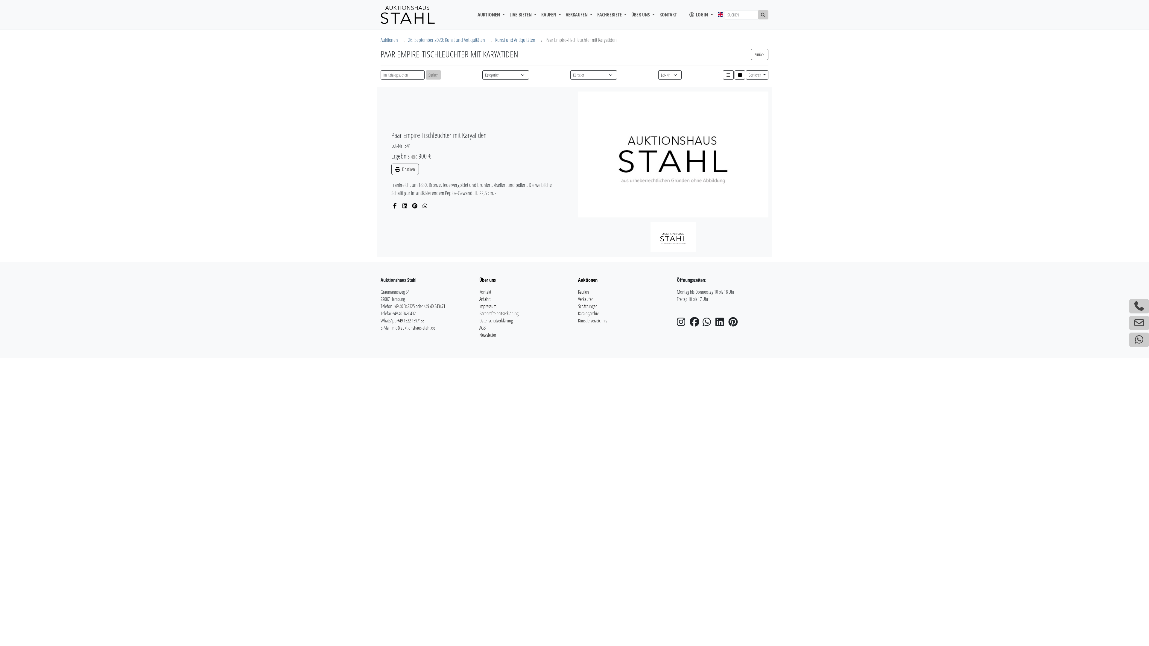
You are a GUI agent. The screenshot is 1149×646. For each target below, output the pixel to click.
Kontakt (668, 14)
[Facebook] (394, 205)
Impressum (487, 306)
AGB (482, 327)
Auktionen (389, 39)
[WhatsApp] (425, 205)
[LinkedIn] (405, 205)
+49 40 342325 (404, 306)
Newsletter (487, 335)
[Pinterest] (414, 205)
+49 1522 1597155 (410, 320)
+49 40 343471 (434, 306)
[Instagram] (683, 323)
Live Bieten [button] (521, 14)
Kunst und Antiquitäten (515, 39)
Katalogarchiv (588, 313)
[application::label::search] (763, 14)
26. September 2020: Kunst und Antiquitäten (446, 39)
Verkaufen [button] (577, 14)
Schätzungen (588, 306)
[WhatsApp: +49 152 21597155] (1139, 340)
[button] (728, 75)
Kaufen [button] (549, 14)
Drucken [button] (408, 169)
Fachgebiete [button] (610, 14)
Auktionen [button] (489, 14)
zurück (760, 54)
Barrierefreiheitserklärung (499, 313)
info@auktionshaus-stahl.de (413, 327)
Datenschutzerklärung (496, 320)
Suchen (433, 75)
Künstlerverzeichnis (592, 320)
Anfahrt (485, 299)
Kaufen (583, 292)
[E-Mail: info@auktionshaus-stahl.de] (1139, 323)
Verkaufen (586, 299)
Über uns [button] (641, 14)
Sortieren (755, 75)
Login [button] (702, 14)
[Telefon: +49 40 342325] (1139, 306)
